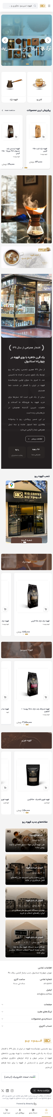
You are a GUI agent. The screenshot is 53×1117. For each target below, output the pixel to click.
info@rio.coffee (44, 994)
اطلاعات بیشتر (37, 439)
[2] (26, 48)
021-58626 (48, 983)
